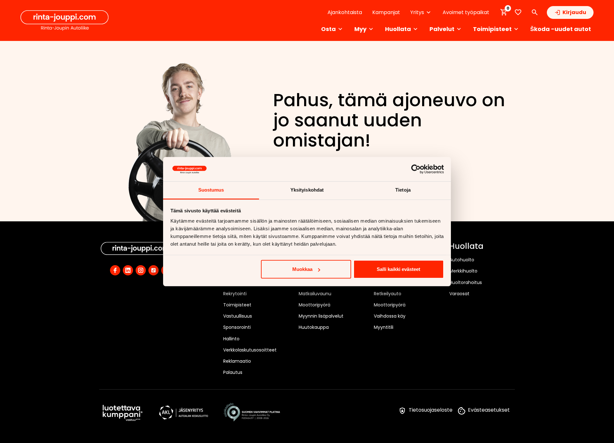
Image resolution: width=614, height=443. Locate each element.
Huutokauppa (314, 327)
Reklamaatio (237, 361)
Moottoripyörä (314, 305)
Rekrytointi (235, 293)
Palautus (232, 372)
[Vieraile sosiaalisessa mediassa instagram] (141, 270)
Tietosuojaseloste (431, 410)
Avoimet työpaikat (466, 12)
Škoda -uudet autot (560, 29)
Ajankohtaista (344, 12)
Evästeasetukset (489, 410)
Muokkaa (302, 269)
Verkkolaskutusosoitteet (250, 350)
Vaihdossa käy (389, 316)
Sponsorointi (237, 327)
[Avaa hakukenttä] (535, 12)
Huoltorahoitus (465, 282)
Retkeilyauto (387, 293)
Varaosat (459, 293)
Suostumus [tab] (211, 190)
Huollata (466, 246)
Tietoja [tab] (403, 190)
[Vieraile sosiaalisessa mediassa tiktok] (153, 270)
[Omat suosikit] (518, 12)
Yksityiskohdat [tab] (307, 190)
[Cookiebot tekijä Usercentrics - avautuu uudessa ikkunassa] (416, 169)
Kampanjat (386, 12)
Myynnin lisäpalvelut (321, 316)
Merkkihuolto (463, 271)
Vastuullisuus (237, 316)
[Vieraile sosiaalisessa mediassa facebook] (115, 270)
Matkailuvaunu (315, 293)
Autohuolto (461, 260)
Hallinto (231, 339)
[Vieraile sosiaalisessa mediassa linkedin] (128, 270)
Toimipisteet (237, 305)
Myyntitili (383, 327)
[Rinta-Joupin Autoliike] (64, 20)
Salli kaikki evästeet (398, 269)
